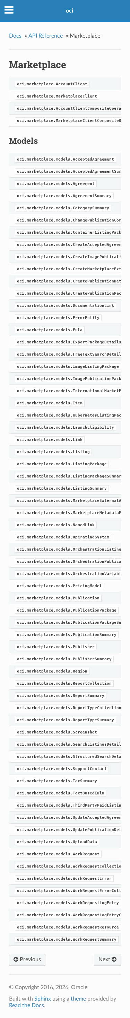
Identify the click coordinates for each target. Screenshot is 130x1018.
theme (78, 999)
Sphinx (42, 999)
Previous (29, 959)
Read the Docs (26, 1005)
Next (105, 959)
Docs (15, 36)
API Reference (45, 36)
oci (69, 11)
